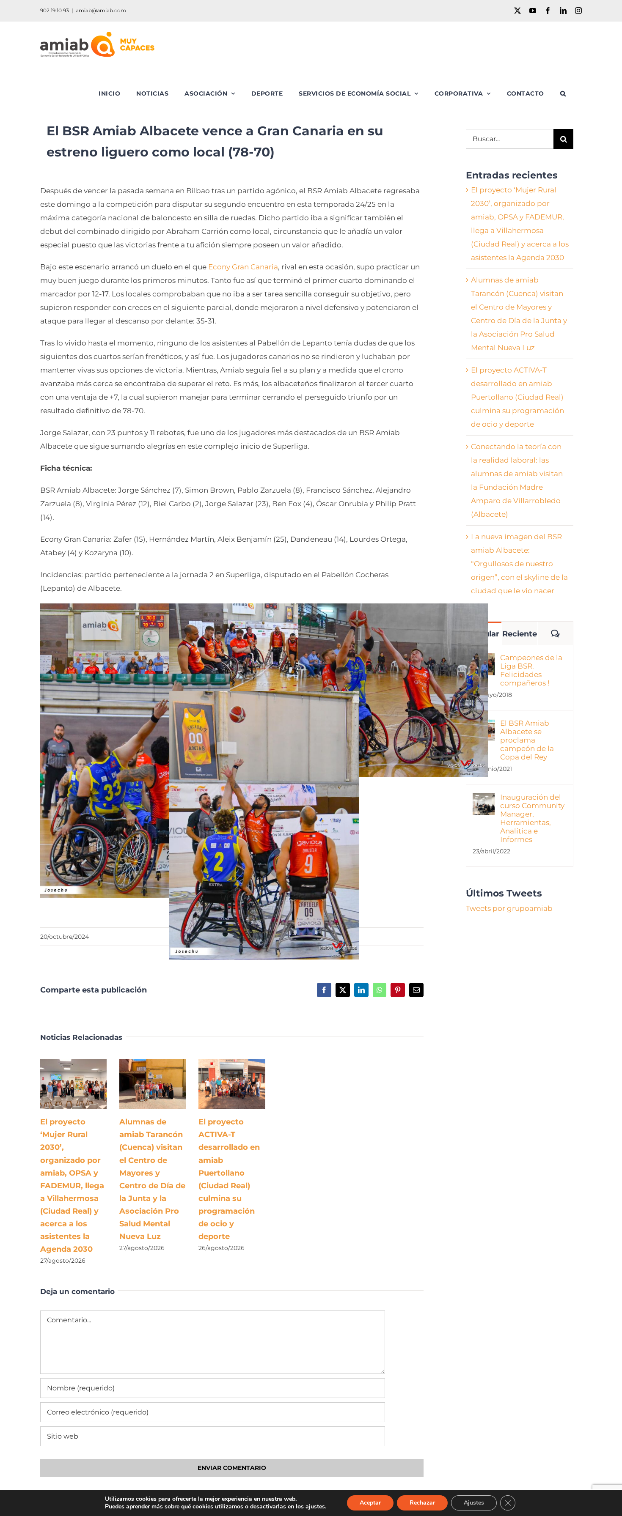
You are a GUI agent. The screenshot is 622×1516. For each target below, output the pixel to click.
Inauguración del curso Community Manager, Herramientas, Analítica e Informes (532, 818)
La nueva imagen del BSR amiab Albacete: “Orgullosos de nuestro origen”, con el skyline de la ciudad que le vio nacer (519, 563)
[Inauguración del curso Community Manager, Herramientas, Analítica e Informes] (484, 799)
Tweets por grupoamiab (509, 908)
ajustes (315, 1507)
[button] (563, 93)
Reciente (519, 634)
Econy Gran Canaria (243, 267)
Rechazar (422, 1503)
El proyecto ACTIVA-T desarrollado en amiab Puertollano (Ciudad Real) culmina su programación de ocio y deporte (219, 1084)
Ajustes (474, 1503)
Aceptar (370, 1503)
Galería (85, 1084)
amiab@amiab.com (101, 10)
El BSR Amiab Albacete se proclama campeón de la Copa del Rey (527, 740)
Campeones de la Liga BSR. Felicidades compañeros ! (531, 670)
